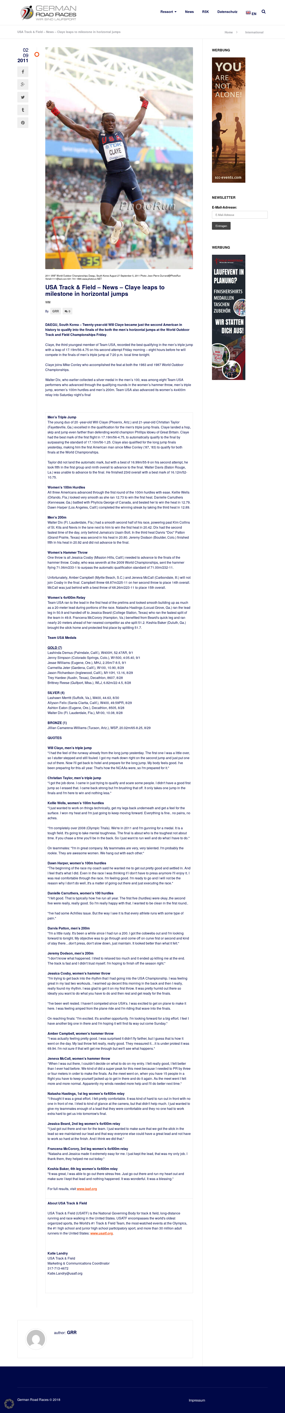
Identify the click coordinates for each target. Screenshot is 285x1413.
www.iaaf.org (87, 1188)
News (189, 11)
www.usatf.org (101, 1233)
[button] (9, 1404)
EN (253, 13)
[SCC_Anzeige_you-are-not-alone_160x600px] (228, 181)
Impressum (197, 1400)
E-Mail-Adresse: (224, 207)
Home (229, 32)
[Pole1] (228, 378)
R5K (205, 11)
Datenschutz (227, 11)
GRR (55, 311)
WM (47, 302)
